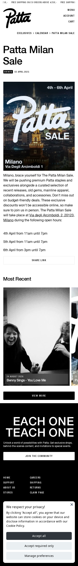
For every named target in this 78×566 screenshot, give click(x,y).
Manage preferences (39, 556)
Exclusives (24, 33)
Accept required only (39, 546)
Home (7, 477)
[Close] (72, 504)
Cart (71, 21)
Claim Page (37, 492)
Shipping (36, 482)
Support (8, 482)
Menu (71, 10)
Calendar (41, 33)
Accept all (39, 536)
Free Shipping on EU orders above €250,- (30, 2)
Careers (35, 477)
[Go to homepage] (17, 18)
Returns (35, 487)
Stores (8, 492)
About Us (9, 487)
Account (69, 15)
